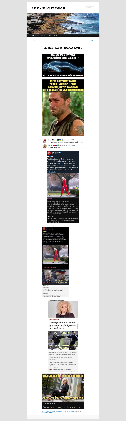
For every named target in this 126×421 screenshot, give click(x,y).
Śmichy (47, 411)
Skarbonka (43, 35)
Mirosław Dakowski (69, 411)
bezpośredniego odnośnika (47, 412)
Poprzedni (34, 40)
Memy (60, 411)
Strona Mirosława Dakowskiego (48, 7)
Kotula (53, 411)
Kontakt (55, 35)
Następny (91, 40)
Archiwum (50, 35)
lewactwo (57, 411)
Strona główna (35, 35)
